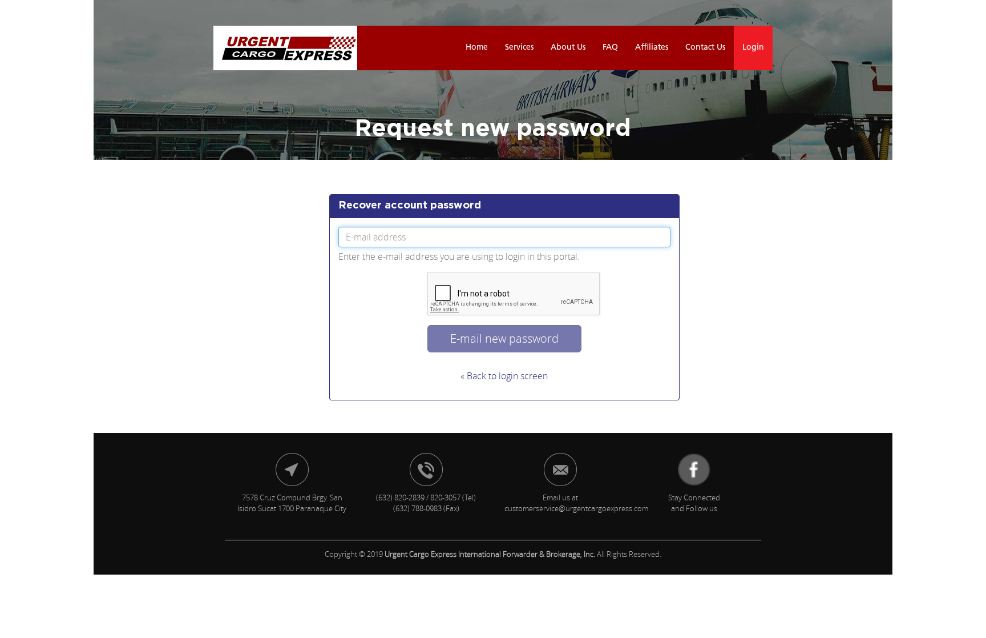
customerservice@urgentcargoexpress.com (576, 508)
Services (519, 47)
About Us (568, 47)
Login (753, 47)
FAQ (610, 47)
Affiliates (651, 47)
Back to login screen (507, 376)
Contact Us (705, 47)
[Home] (285, 48)
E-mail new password (504, 338)
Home (477, 47)
